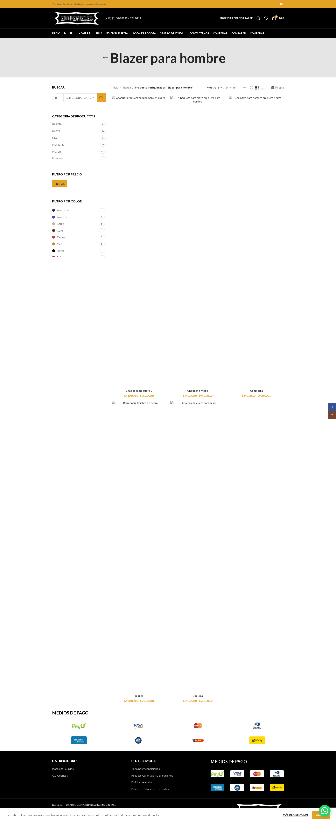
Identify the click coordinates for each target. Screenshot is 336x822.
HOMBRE (58, 144)
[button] (325, 811)
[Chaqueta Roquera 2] (139, 241)
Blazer (139, 695)
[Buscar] (258, 18)
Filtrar (60, 183)
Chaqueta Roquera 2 (139, 390)
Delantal (57, 123)
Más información (295, 814)
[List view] (244, 87)
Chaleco (197, 695)
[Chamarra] (256, 241)
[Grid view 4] (263, 87)
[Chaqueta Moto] (197, 241)
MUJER (56, 151)
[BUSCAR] (101, 97)
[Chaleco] (197, 546)
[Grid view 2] (251, 87)
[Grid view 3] (257, 87)
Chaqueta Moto (197, 390)
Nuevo (56, 130)
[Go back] (105, 58)
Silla (54, 137)
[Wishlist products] (266, 18)
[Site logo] (76, 18)
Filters (279, 87)
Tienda (126, 87)
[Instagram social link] (281, 4)
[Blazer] (139, 546)
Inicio (115, 87)
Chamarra (256, 390)
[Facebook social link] (277, 4)
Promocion (58, 158)
